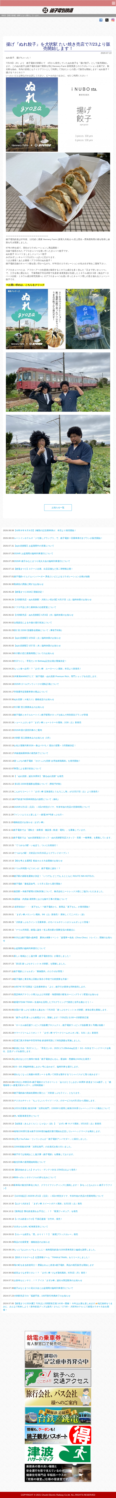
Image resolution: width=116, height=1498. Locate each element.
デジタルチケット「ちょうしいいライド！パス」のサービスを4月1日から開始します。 (55, 1100)
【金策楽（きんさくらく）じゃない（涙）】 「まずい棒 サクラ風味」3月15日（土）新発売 (57, 1123)
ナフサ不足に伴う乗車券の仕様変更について (35, 607)
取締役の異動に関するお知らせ (29, 584)
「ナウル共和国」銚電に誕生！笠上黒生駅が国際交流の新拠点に (44, 930)
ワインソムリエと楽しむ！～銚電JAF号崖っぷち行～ (39, 814)
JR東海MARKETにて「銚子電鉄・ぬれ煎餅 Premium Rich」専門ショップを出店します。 (56, 676)
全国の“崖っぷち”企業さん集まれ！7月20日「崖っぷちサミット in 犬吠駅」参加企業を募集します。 (61, 1010)
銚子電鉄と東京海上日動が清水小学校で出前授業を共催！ (41, 979)
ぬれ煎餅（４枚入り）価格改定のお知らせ (34, 699)
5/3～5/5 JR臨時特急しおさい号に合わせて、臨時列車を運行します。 (47, 1066)
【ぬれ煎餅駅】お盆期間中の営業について (34, 546)
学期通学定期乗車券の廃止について (31, 691)
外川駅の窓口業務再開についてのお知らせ (34, 653)
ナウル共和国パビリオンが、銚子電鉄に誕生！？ (37, 868)
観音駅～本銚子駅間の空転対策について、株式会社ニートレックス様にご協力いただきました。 (59, 891)
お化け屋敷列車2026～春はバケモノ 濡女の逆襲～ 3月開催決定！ (45, 745)
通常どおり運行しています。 (29, 15)
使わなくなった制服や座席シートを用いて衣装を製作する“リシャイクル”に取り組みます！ (57, 1074)
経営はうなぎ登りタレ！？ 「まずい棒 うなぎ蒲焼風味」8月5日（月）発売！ (50, 1273)
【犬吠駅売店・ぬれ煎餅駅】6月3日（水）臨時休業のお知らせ (43, 615)
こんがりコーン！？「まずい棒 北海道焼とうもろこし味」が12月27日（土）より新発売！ (57, 791)
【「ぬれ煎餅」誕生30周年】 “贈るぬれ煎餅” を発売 (38, 776)
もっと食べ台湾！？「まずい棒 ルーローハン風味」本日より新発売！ (48, 668)
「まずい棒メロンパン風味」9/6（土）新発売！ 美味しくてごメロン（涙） (50, 914)
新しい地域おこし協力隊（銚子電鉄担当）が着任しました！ (42, 956)
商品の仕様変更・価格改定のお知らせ (32, 1242)
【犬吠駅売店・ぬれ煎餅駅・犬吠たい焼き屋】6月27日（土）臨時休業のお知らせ (53, 599)
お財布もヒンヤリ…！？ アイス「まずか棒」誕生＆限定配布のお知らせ (48, 1280)
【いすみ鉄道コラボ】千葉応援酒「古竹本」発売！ (38, 1219)
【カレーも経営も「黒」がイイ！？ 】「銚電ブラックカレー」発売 (46, 1234)
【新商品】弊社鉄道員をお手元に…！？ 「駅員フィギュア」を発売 (46, 1211)
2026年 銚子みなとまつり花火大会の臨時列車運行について (42, 561)
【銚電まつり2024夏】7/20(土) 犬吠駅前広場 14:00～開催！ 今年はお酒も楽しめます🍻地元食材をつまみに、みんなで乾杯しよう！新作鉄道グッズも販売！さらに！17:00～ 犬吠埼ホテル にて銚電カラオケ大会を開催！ (58, 1306)
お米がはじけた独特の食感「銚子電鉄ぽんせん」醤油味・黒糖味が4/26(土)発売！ (53, 1059)
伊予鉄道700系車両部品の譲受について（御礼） (37, 799)
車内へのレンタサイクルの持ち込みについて (35, 1177)
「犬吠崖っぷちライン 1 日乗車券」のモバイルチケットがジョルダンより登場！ (52, 922)
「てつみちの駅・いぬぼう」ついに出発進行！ (36, 845)
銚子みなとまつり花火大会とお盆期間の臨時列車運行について (43, 1288)
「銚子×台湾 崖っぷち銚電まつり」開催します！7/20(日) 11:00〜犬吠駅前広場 (51, 1017)
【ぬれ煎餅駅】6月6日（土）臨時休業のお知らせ (37, 638)
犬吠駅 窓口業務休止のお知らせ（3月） (33, 738)
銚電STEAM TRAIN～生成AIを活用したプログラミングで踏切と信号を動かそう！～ (53, 1002)
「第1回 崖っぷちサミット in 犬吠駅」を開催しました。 (40, 963)
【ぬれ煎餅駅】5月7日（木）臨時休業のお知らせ (37, 645)
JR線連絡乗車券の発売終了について (31, 753)
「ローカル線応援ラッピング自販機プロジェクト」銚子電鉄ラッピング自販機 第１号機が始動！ (59, 1025)
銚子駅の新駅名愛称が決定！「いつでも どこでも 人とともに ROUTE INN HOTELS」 (55, 876)
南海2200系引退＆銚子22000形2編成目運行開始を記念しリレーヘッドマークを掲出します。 (58, 1131)
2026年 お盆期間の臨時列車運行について (33, 553)
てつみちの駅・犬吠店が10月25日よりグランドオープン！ (41, 853)
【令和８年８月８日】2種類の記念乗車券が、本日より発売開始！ (45, 530)
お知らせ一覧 (58, 507)
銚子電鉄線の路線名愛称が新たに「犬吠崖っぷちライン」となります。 (48, 1093)
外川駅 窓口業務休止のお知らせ (29, 707)
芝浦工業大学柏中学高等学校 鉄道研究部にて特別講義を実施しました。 (48, 1040)
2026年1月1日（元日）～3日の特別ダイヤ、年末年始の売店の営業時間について (52, 807)
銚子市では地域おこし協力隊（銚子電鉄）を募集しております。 (44, 1154)
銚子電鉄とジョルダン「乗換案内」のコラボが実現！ (39, 971)
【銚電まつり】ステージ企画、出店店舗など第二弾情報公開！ (43, 569)
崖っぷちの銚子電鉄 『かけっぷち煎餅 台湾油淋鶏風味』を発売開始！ (47, 761)
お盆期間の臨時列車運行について (30, 948)
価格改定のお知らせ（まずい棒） (29, 822)
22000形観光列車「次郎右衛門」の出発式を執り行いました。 (43, 1146)
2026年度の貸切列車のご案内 (28, 730)
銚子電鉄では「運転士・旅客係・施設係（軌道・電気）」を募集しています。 (50, 830)
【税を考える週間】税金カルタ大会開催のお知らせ (38, 860)
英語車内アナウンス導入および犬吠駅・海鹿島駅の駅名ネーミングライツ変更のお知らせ (56, 994)
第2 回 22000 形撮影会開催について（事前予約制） (38, 630)
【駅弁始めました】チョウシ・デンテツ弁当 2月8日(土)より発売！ (46, 1169)
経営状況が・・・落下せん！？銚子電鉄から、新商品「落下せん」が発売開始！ (52, 907)
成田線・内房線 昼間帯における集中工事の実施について (40, 899)
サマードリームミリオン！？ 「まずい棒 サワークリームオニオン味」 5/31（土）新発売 (56, 1033)
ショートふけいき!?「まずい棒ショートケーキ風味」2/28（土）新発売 (47, 722)
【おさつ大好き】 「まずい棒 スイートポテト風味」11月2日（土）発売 (48, 1203)
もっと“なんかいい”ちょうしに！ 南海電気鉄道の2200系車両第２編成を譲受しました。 (55, 1249)
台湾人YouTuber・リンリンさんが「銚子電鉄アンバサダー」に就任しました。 (51, 1139)
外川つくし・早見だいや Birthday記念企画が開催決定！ (40, 661)
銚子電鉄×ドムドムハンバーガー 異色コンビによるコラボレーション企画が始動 (52, 576)
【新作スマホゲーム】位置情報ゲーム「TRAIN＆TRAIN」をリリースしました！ (52, 1257)
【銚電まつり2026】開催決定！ (29, 592)
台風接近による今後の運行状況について (33, 622)
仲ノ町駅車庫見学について (26, 1116)
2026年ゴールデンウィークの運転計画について (36, 684)
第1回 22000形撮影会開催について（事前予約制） (38, 784)
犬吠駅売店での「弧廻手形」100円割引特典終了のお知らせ (42, 1296)
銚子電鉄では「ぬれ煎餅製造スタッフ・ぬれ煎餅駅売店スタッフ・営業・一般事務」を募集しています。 (63, 837)
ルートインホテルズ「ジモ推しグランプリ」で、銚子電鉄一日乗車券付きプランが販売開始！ (58, 538)
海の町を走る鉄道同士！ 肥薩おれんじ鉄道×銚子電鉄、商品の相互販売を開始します (54, 1265)
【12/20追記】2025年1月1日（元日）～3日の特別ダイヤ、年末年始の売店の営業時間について (59, 1196)
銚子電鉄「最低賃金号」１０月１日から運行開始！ (38, 884)
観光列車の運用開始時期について (30, 1162)
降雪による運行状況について (27, 768)
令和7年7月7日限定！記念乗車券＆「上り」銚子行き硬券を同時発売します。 (50, 987)
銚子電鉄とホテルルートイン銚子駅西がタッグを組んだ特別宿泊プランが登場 (51, 715)
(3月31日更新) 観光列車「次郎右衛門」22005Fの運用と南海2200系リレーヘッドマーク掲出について (62, 1108)
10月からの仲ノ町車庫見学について (31, 1226)
